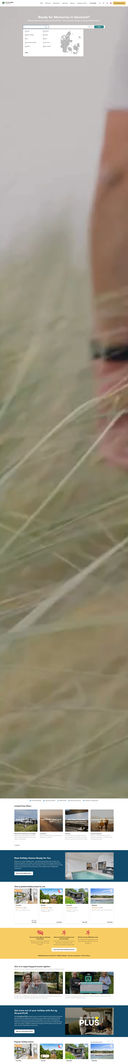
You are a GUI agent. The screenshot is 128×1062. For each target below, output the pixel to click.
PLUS (41, 3)
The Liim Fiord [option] (46, 43)
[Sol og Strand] (7, 3)
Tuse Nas (18, 905)
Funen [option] (26, 39)
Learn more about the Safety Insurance (64, 949)
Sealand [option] (45, 39)
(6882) (26, 52)
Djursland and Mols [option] (29, 35)
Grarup (43, 905)
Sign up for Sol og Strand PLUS (24, 1031)
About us (72, 3)
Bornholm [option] (27, 31)
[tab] (20, 903)
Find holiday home (119, 3)
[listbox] (36, 27)
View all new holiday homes (23, 873)
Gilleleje (94, 905)
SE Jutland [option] (45, 35)
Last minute (93, 3)
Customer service (82, 3)
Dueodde (69, 905)
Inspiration (65, 3)
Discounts (48, 3)
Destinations (56, 3)
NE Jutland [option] (27, 47)
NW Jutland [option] (45, 31)
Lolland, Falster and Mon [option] (30, 43)
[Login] (107, 3)
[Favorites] (103, 3)
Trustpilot (17, 845)
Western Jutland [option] (47, 47)
